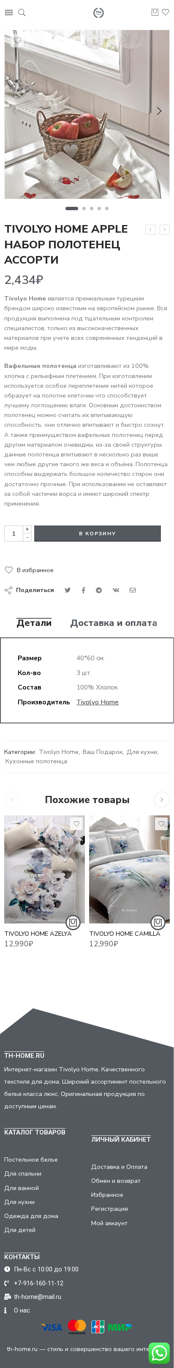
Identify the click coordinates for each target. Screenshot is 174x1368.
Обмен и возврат (116, 1180)
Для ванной (21, 1188)
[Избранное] (17, 40)
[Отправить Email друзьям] (133, 590)
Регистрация (109, 1208)
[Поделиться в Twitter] (68, 590)
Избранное (107, 1194)
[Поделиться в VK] (83, 590)
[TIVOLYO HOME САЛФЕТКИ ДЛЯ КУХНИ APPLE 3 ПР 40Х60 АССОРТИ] (87, 114)
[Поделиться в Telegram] (99, 590)
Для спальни (22, 1173)
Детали (34, 623)
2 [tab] (84, 208)
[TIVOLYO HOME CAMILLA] (129, 869)
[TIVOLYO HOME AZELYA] (44, 869)
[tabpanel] (87, 116)
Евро (112, 911)
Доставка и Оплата (119, 1166)
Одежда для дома (31, 1216)
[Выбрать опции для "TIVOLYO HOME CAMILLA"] (158, 922)
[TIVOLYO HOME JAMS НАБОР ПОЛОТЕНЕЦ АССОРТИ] (165, 230)
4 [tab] (99, 208)
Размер (100, 899)
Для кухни (142, 752)
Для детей (19, 1230)
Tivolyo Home (97, 702)
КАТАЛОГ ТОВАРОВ (34, 1132)
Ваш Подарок (102, 752)
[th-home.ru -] (98, 13)
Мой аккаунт (109, 1223)
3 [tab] (91, 208)
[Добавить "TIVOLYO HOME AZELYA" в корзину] (73, 922)
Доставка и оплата (114, 623)
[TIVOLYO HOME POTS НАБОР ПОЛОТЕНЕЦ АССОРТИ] (150, 230)
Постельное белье (31, 1159)
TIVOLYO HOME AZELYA (38, 933)
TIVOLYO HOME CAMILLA (124, 933)
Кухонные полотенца (36, 761)
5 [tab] (107, 208)
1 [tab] (72, 208)
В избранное (35, 570)
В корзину (97, 533)
